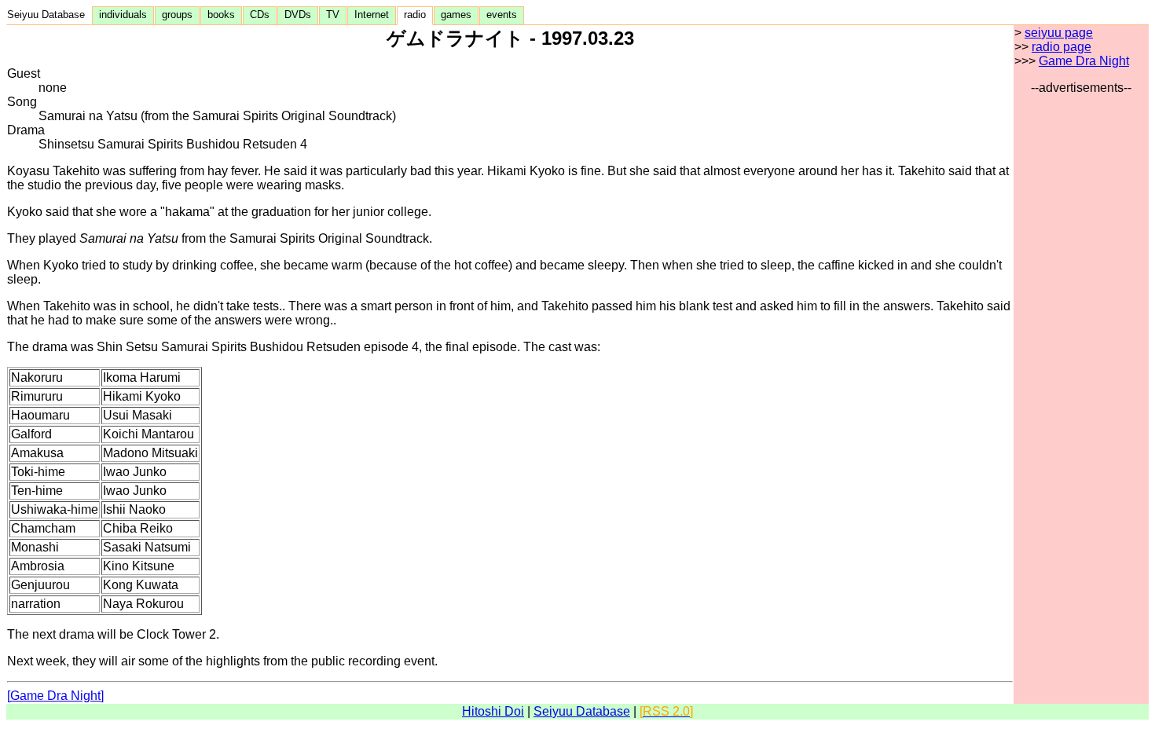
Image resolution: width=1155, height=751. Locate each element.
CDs (260, 14)
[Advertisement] (1081, 330)
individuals (123, 14)
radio (415, 14)
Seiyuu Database (49, 14)
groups (177, 14)
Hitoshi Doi (493, 711)
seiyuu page (1059, 32)
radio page (1061, 46)
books (221, 14)
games (456, 14)
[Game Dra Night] (55, 695)
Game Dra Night (1084, 61)
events (501, 14)
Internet (371, 14)
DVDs (297, 14)
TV (333, 14)
